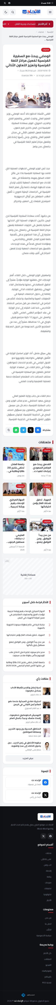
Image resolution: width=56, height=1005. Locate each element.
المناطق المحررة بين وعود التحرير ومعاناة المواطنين (25, 730)
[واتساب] (16, 430)
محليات (41, 31)
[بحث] (13, 12)
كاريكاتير (48, 977)
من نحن (48, 918)
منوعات (48, 882)
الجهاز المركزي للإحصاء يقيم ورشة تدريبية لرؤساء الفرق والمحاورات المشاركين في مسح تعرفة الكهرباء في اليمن (26, 614)
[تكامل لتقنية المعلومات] (27, 995)
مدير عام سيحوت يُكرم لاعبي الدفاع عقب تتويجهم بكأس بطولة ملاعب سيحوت (27, 653)
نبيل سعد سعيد (35, 735)
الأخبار (49, 900)
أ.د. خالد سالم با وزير (33, 722)
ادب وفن (47, 865)
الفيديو (48, 965)
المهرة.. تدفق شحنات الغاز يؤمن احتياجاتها (42, 503)
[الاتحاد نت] (31, 12)
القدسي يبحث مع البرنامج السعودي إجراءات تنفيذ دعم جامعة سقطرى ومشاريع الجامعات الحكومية (41, 473)
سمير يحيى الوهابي (33, 749)
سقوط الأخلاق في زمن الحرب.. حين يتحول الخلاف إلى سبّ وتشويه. (24, 744)
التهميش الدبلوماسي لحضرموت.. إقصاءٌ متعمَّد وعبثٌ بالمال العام (25, 717)
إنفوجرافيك (46, 971)
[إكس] (31, 430)
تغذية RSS (46, 983)
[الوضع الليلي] (6, 12)
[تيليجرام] (23, 430)
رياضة (49, 877)
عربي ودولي (46, 859)
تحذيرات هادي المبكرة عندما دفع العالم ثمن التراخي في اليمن (24, 703)
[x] (5, 3)
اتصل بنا (48, 924)
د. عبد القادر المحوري (33, 708)
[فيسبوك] (38, 430)
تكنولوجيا (47, 894)
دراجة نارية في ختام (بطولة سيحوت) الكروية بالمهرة (26, 626)
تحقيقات (47, 888)
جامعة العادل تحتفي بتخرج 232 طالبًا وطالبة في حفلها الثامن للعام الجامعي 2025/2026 (15, 473)
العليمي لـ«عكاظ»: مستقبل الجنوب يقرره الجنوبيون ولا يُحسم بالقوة (15, 542)
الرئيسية (50, 31)
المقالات (47, 959)
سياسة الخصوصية (43, 935)
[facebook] (9, 3)
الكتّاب (48, 930)
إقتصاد (48, 871)
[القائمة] (50, 12)
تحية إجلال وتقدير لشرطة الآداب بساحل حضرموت (25, 689)
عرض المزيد (28, 758)
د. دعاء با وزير (36, 694)
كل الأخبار (47, 953)
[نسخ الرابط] (9, 430)
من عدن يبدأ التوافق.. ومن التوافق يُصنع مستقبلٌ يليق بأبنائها (43, 542)
